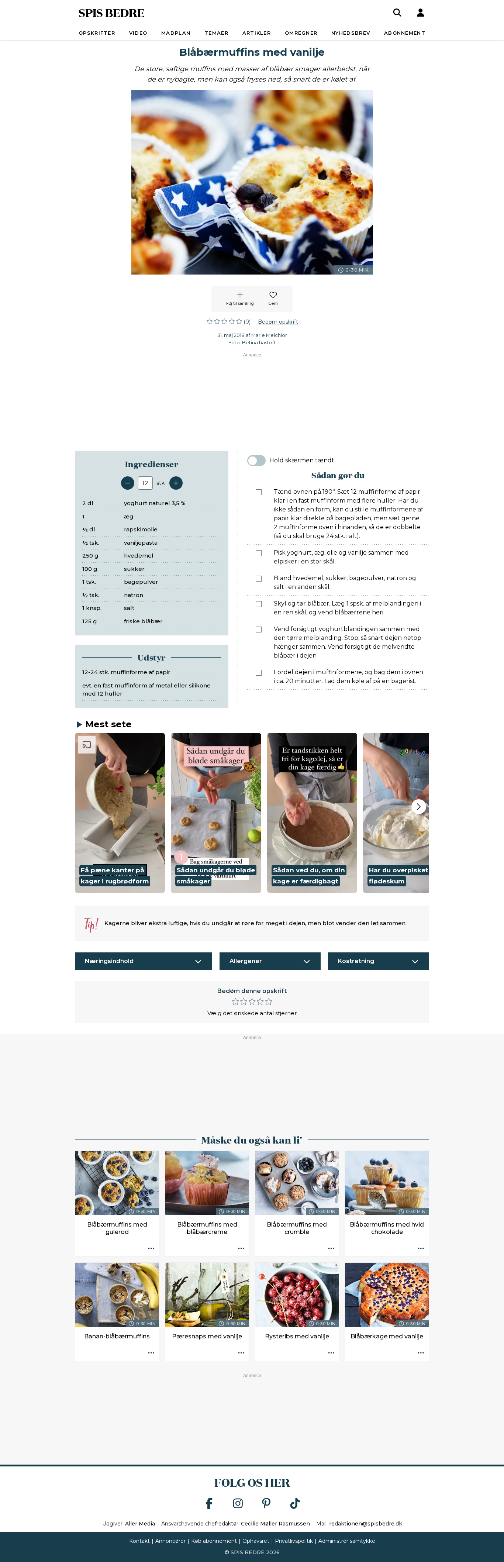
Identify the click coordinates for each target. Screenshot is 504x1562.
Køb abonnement (214, 1541)
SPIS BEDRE (112, 12)
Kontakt (139, 1541)
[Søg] (397, 12)
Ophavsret (255, 1541)
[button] (120, 813)
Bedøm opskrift (278, 321)
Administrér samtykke (346, 1541)
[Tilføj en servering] (176, 483)
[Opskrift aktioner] (151, 1248)
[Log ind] (420, 12)
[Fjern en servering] (127, 483)
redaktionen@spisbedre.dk (365, 1523)
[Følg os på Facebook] (209, 1504)
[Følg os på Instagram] (238, 1504)
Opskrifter (97, 33)
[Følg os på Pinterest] (266, 1504)
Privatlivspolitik (294, 1541)
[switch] (256, 460)
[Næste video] (418, 806)
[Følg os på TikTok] (295, 1504)
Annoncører (170, 1541)
